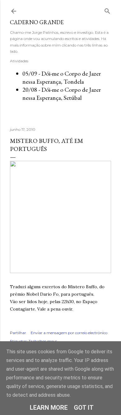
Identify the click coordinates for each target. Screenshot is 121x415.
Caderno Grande (37, 22)
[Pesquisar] (107, 10)
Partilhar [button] (18, 332)
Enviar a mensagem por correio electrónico (69, 332)
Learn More (49, 407)
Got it (84, 407)
